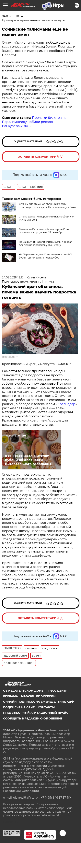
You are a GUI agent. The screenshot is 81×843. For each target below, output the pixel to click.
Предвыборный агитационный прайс (35, 713)
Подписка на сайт (19, 707)
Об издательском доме (23, 690)
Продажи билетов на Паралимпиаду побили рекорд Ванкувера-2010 (34, 122)
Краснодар (66, 404)
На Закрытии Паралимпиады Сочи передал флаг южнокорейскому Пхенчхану (45, 243)
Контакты (46, 707)
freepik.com (10, 357)
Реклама (10, 696)
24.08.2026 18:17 (12, 277)
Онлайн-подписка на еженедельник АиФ (38, 701)
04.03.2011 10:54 (12, 16)
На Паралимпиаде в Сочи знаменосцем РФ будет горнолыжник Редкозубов (45, 256)
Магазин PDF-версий (38, 696)
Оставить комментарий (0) (41, 156)
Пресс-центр (56, 690)
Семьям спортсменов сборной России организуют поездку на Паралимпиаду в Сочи (47, 205)
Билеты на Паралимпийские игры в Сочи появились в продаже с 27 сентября (44, 231)
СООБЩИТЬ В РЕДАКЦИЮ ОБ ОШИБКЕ (32, 718)
